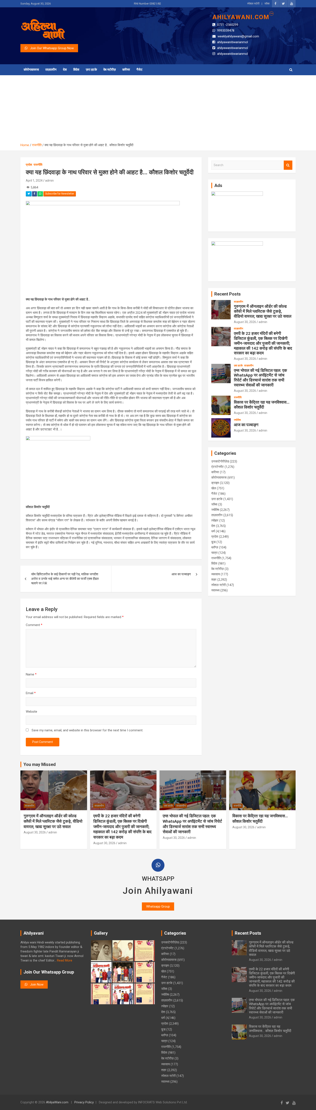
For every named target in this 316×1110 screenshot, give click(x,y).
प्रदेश (29, 164)
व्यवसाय (215, 574)
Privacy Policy (84, 1102)
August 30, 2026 (245, 322)
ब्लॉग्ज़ (214, 547)
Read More (64, 960)
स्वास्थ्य (215, 590)
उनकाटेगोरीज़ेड (220, 461)
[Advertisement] (158, 111)
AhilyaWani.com (57, 1102)
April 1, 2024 (34, 180)
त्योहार (214, 520)
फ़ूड (213, 542)
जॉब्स (267, 3)
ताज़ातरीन (51, 70)
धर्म (213, 531)
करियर (126, 70)
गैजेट (140, 70)
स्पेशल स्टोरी (253, 3)
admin (49, 180)
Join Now (35, 984)
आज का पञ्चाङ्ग (181, 574)
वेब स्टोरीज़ (109, 70)
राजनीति (38, 164)
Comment (34, 625)
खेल (213, 488)
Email (31, 693)
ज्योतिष (237, 419)
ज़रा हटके (91, 70)
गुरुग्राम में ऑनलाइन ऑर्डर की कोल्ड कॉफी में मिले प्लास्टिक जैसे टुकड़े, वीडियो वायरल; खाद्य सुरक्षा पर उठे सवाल (262, 311)
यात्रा (214, 553)
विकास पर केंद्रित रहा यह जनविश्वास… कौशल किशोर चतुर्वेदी (261, 405)
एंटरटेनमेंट (217, 467)
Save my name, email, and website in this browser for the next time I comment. (87, 730)
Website (31, 711)
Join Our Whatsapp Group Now (51, 48)
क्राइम (215, 483)
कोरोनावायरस (31, 70)
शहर (213, 580)
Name (31, 674)
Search (288, 165)
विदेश (76, 70)
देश (65, 70)
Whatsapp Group (158, 906)
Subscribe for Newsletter (59, 193)
